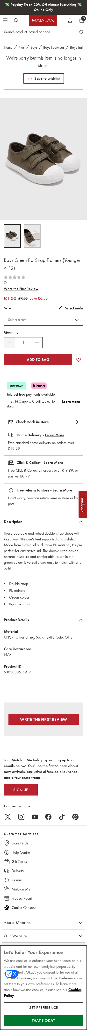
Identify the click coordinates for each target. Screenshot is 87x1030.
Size (7, 308)
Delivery (18, 870)
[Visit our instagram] (21, 817)
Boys (33, 47)
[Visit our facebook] (48, 817)
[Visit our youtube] (35, 817)
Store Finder (21, 843)
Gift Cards (19, 861)
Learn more (71, 401)
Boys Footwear (53, 47)
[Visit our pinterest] (75, 817)
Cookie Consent (24, 907)
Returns (17, 880)
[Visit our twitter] (8, 817)
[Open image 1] (12, 236)
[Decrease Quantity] (9, 342)
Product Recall (22, 898)
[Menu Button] (5, 20)
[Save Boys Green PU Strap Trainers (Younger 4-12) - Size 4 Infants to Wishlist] (30, 78)
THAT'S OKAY (43, 1020)
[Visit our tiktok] (62, 817)
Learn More (54, 435)
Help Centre (21, 852)
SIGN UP (20, 790)
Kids (21, 47)
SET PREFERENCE (43, 1007)
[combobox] (43, 320)
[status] (23, 343)
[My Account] (70, 20)
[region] (43, 987)
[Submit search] (16, 20)
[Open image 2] (32, 236)
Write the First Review (21, 289)
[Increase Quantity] (37, 342)
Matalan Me (21, 889)
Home (8, 47)
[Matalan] (43, 20)
